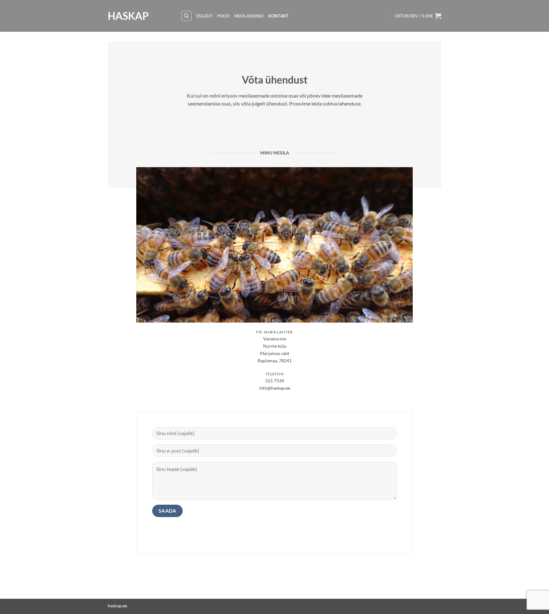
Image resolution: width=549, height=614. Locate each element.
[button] (418, 16)
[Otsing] (186, 16)
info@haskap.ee (274, 388)
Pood (223, 15)
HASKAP (128, 16)
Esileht (204, 15)
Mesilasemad (249, 15)
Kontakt (278, 15)
